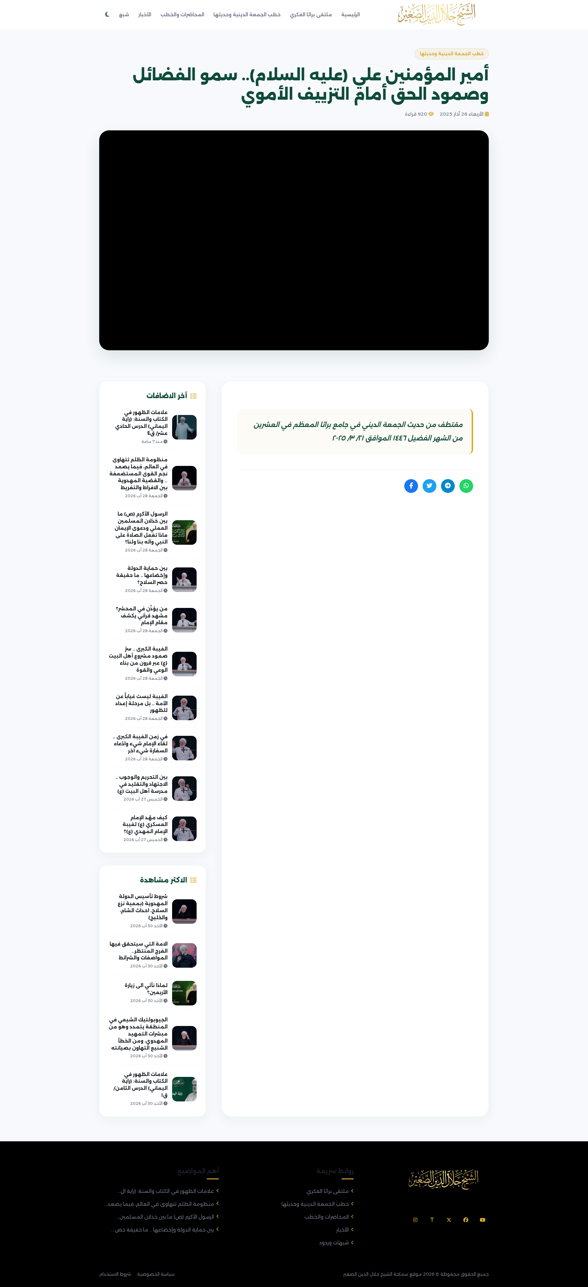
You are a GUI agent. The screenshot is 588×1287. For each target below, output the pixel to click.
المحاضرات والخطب (182, 14)
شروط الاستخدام (115, 1274)
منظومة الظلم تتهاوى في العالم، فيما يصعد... (159, 1204)
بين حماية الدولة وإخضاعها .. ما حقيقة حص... (162, 1230)
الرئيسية (350, 14)
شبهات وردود (334, 1243)
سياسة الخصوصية (156, 1274)
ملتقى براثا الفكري (311, 14)
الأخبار (144, 14)
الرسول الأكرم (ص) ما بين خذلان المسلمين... (165, 1217)
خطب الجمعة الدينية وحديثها (247, 14)
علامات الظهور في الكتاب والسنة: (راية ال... (165, 1191)
